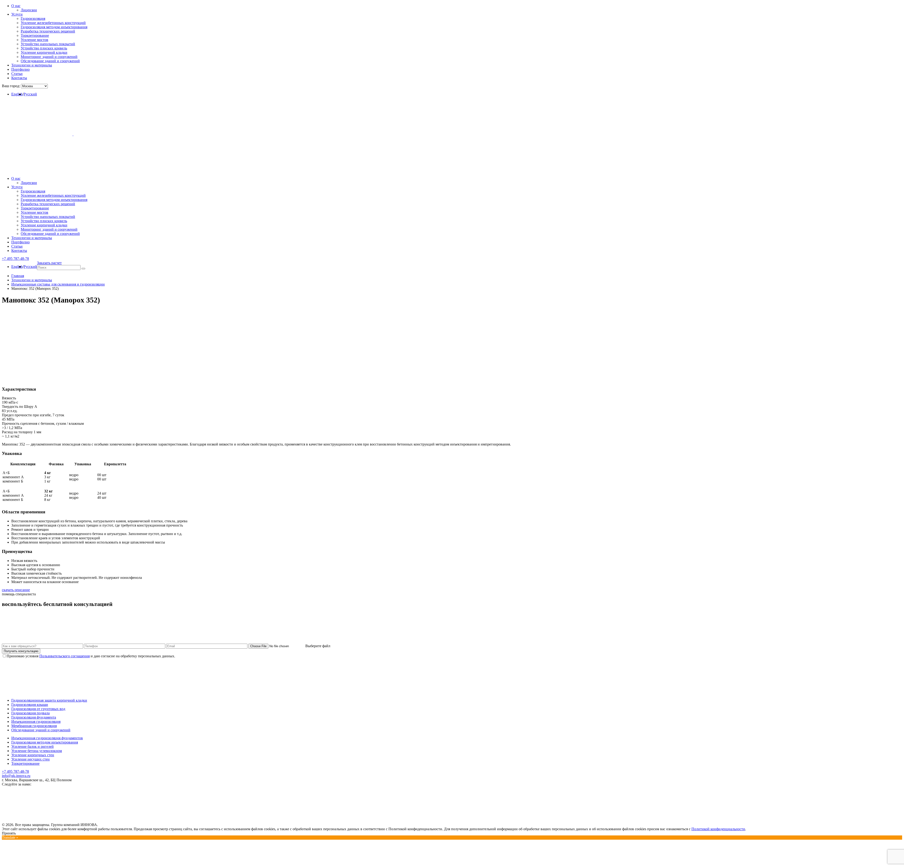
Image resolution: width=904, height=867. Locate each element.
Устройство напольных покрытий (48, 44)
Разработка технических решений (48, 31)
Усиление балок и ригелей (32, 746)
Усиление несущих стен (30, 759)
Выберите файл (318, 646)
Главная (17, 276)
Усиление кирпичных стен (32, 755)
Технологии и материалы (31, 65)
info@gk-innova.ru (16, 776)
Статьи (17, 74)
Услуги (17, 14)
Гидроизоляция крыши (29, 705)
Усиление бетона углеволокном (36, 751)
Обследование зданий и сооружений (50, 61)
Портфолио (20, 69)
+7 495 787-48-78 (15, 771)
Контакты (19, 78)
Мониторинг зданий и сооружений (49, 57)
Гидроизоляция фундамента (33, 717)
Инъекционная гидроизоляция (36, 722)
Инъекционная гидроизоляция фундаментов (47, 738)
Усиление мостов (34, 40)
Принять (9, 833)
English (17, 94)
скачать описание (16, 590)
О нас (15, 6)
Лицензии (29, 10)
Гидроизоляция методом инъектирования (54, 27)
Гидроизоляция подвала (30, 713)
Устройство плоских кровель (44, 48)
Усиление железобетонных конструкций (53, 23)
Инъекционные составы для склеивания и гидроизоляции (58, 284)
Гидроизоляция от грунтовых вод (38, 709)
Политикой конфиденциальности (718, 829)
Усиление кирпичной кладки (44, 52)
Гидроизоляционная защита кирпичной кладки (49, 700)
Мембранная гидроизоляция (34, 726)
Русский (30, 94)
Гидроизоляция (33, 18)
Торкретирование (35, 35)
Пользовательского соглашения (64, 656)
